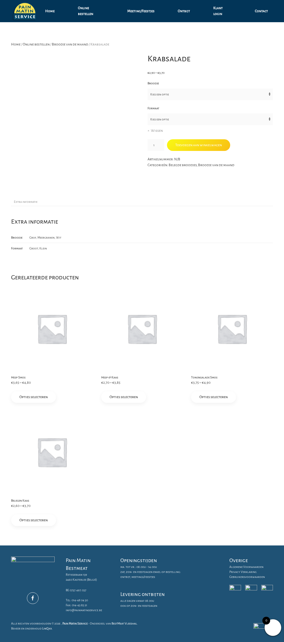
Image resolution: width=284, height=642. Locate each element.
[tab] (23, 202)
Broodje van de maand (70, 44)
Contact (261, 11)
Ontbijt (184, 11)
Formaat (153, 108)
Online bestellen (85, 11)
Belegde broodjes (183, 165)
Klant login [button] (218, 11)
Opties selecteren (33, 397)
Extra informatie (25, 201)
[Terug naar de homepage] (25, 11)
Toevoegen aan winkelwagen (198, 145)
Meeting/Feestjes (140, 11)
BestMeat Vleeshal (124, 623)
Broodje (153, 83)
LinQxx (47, 628)
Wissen (157, 131)
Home (50, 11)
